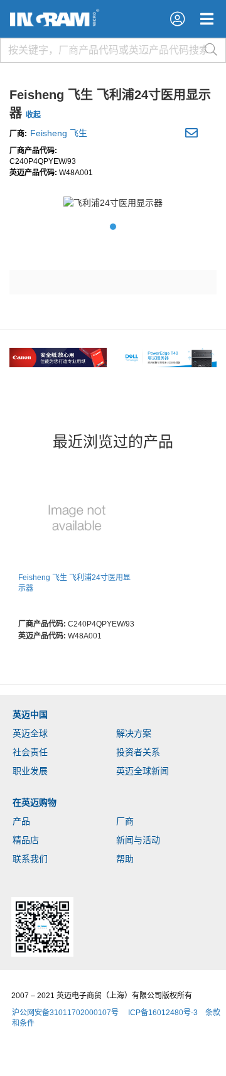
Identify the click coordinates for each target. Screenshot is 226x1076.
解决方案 (133, 733)
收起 (33, 114)
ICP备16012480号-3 (163, 1012)
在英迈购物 (34, 802)
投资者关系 (138, 752)
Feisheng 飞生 (58, 133)
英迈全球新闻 (142, 771)
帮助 (125, 859)
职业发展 (30, 771)
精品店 (26, 840)
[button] (177, 19)
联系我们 (30, 859)
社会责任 (30, 752)
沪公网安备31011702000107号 (65, 1012)
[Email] (193, 135)
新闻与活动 (138, 840)
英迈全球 (30, 733)
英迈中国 (30, 714)
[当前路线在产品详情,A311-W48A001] (76, 519)
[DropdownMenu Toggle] (207, 19)
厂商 (125, 821)
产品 (21, 821)
